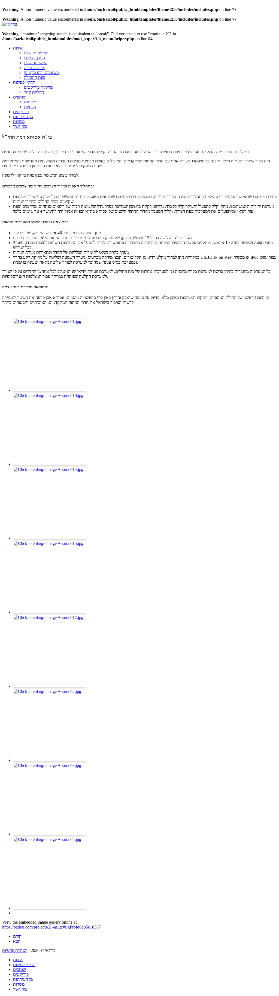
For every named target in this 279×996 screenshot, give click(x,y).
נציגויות (30, 106)
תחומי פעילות (24, 82)
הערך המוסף (34, 57)
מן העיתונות (23, 116)
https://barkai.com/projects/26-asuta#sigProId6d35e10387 (51, 927)
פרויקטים (21, 111)
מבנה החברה (34, 67)
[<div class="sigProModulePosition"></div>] (49, 390)
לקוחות (30, 102)
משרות (19, 121)
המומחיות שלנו (36, 53)
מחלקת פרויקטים (38, 87)
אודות (18, 48)
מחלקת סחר (34, 92)
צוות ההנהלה (34, 77)
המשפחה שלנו (35, 62)
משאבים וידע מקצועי (41, 72)
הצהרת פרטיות (14, 950)
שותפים (19, 97)
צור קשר (20, 126)
